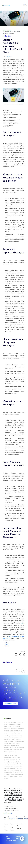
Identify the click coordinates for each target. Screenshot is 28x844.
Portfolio (6, 830)
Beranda (6, 823)
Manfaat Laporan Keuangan (9, 120)
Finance (6, 644)
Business (9, 30)
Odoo (22, 623)
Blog (12, 827)
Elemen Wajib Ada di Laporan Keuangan (12, 119)
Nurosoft (7, 645)
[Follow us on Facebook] (19, 818)
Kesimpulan (6, 126)
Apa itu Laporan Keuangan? (9, 112)
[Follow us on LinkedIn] (11, 818)
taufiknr (9, 57)
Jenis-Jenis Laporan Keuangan (10, 117)
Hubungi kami (8, 703)
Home (4, 30)
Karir (5, 827)
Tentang (12, 830)
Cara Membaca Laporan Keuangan (11, 122)
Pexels (21, 103)
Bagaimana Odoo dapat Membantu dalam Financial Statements (12, 124)
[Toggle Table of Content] (21, 111)
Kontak (19, 828)
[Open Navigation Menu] (25, 5)
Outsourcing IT (20, 824)
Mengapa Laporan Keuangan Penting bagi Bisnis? (12, 115)
